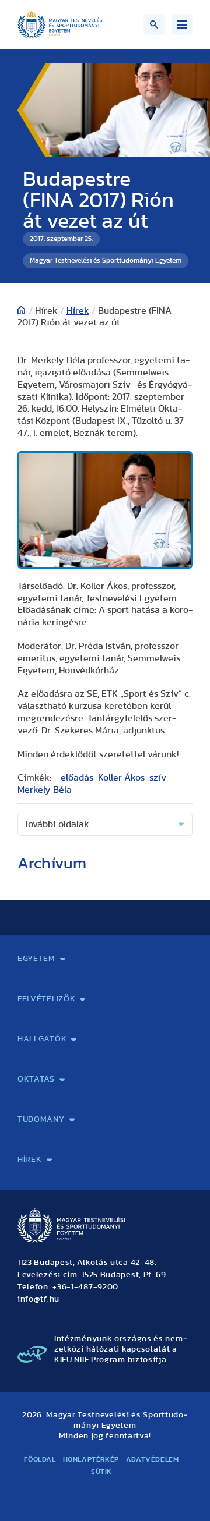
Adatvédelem (152, 1459)
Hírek (77, 310)
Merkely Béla (45, 790)
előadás (77, 777)
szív (157, 777)
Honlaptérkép (91, 1459)
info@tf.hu (39, 1299)
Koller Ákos (121, 777)
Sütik (101, 1471)
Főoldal (39, 1459)
